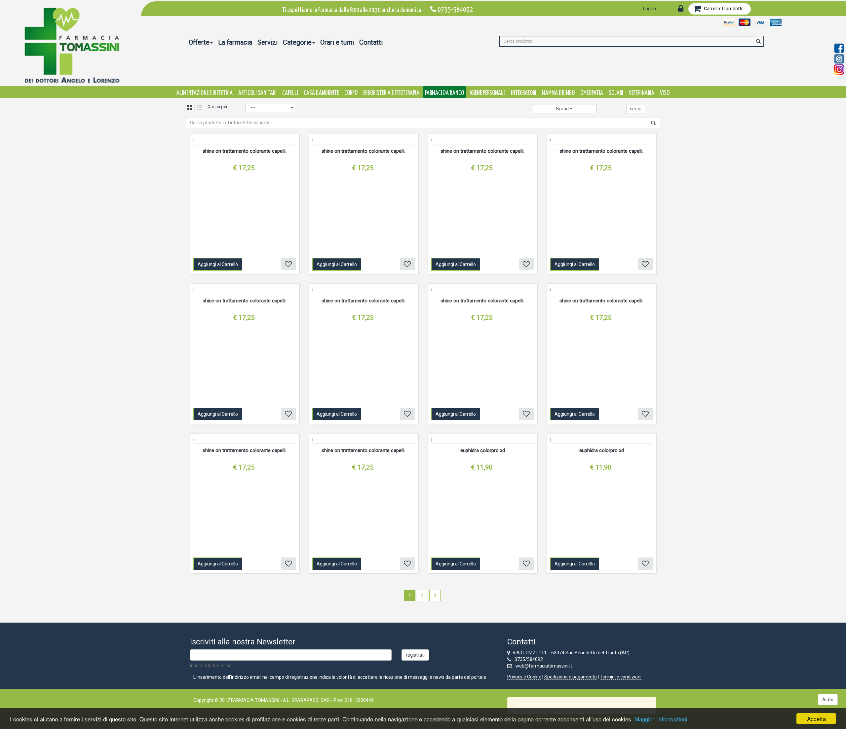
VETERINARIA (641, 93)
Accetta (816, 718)
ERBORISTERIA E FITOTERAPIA (391, 93)
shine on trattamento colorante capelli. (245, 151)
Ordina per (217, 106)
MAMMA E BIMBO (558, 93)
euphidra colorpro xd (482, 450)
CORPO (351, 93)
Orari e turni (337, 42)
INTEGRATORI (523, 93)
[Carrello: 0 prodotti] (697, 10)
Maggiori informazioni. (661, 719)
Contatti (371, 42)
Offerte (199, 42)
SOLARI (616, 93)
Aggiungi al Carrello (218, 264)
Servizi (267, 42)
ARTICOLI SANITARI (257, 93)
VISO (665, 93)
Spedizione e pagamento (570, 676)
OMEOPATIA (591, 93)
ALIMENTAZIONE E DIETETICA (204, 93)
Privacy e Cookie (524, 676)
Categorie (297, 42)
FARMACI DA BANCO (444, 93)
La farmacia (235, 42)
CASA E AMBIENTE (321, 93)
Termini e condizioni (620, 676)
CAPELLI (290, 93)
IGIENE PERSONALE (487, 93)
